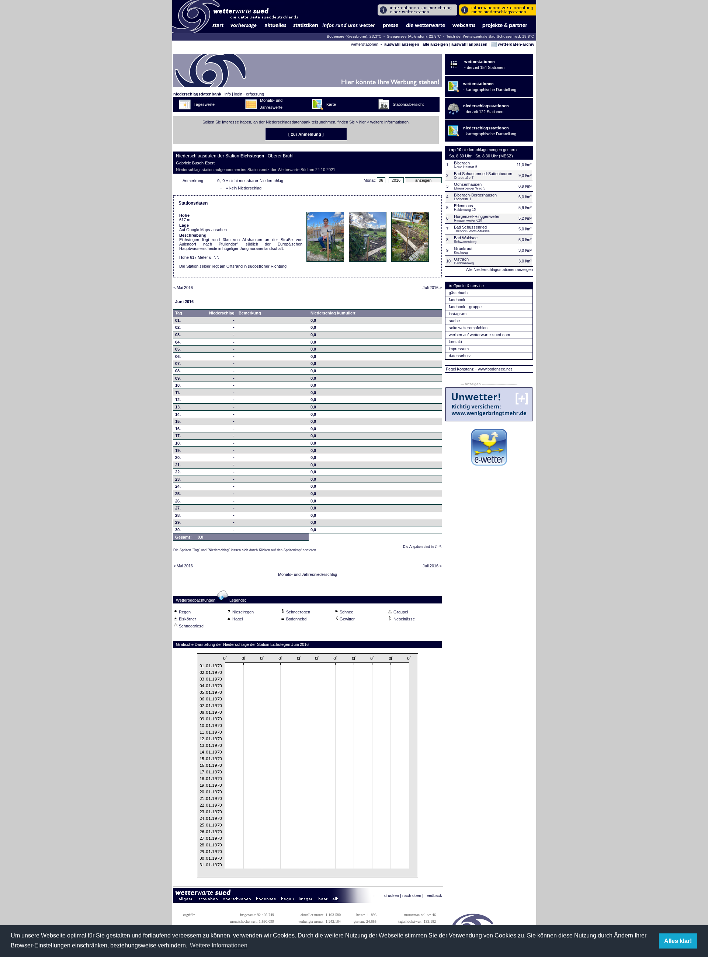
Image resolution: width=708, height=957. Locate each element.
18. (178, 443)
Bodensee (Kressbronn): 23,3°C (354, 36)
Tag (178, 313)
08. (178, 371)
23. (178, 479)
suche (454, 321)
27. (178, 508)
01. (178, 320)
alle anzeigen (435, 44)
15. (178, 421)
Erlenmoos (463, 205)
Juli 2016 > (432, 287)
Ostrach (461, 259)
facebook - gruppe (465, 306)
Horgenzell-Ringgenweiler (477, 216)
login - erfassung (249, 94)
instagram (457, 314)
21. (178, 465)
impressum (459, 349)
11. (177, 392)
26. (178, 501)
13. (178, 407)
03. (178, 335)
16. (178, 429)
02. (178, 327)
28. (178, 515)
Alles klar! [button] (678, 941)
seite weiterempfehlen (468, 328)
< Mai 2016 (183, 287)
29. (178, 522)
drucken (391, 895)
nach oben (411, 895)
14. (178, 414)
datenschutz (460, 356)
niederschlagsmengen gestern (489, 149)
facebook (457, 299)
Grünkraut (463, 248)
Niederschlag (222, 313)
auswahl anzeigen (401, 44)
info (228, 94)
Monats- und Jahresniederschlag (307, 574)
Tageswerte (204, 104)
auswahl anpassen (469, 44)
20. (178, 457)
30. (178, 530)
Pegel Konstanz (460, 369)
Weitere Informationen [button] (218, 945)
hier (362, 122)
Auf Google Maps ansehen (203, 229)
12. (178, 399)
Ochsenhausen (468, 184)
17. (178, 436)
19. (178, 450)
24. (178, 486)
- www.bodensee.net (493, 369)
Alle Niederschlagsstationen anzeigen (499, 269)
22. (178, 472)
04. (178, 342)
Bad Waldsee (466, 238)
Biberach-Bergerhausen (475, 195)
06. (178, 356)
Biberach (462, 163)
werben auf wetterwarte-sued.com (479, 335)
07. (178, 363)
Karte (331, 104)
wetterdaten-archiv (515, 44)
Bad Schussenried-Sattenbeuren (483, 173)
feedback (434, 895)
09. (178, 378)
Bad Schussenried (470, 227)
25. (178, 493)
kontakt (455, 342)
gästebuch (458, 292)
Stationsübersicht (408, 104)
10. (178, 385)
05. (178, 349)
